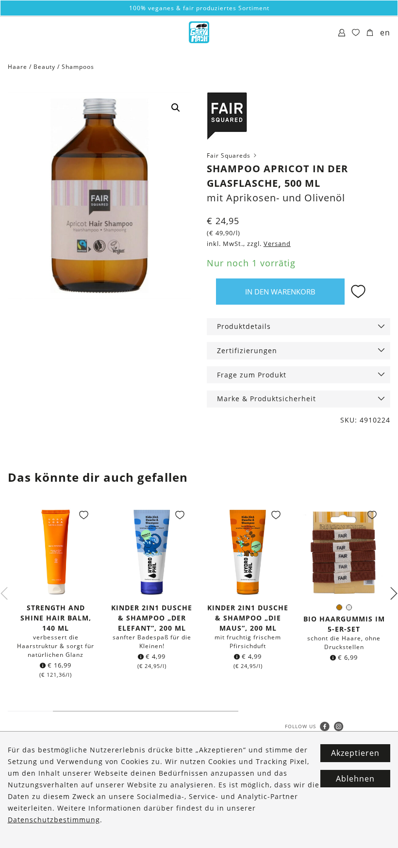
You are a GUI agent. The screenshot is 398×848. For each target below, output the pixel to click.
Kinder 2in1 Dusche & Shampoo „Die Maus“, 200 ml (247, 618)
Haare (17, 67)
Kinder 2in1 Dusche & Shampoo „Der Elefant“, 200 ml (151, 618)
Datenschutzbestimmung (54, 819)
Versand (277, 244)
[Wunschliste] (356, 33)
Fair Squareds (229, 155)
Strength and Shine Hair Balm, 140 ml (55, 618)
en (385, 32)
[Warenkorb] (370, 33)
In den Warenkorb (280, 291)
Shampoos (78, 67)
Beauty (44, 67)
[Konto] (342, 33)
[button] (175, 107)
